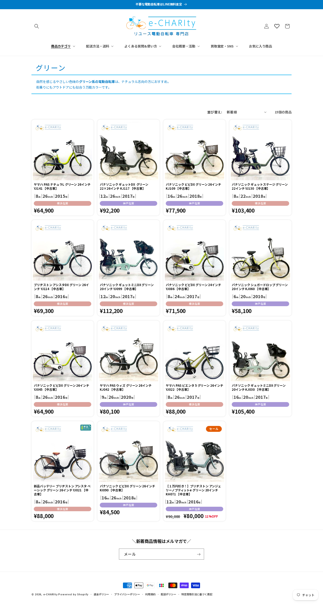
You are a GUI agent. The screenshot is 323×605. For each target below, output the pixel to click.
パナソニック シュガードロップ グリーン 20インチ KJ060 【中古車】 (260, 287)
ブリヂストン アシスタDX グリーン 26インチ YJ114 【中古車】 (61, 287)
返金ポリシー (101, 594)
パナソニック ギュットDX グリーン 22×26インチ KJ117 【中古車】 (124, 187)
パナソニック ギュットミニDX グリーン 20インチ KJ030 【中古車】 (259, 388)
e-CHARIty (50, 594)
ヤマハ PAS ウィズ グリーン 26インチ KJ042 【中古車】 (126, 388)
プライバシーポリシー (127, 594)
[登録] (198, 554)
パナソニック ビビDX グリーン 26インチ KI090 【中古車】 (127, 488)
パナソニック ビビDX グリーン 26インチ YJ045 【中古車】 (61, 388)
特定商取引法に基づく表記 (196, 594)
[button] (36, 26)
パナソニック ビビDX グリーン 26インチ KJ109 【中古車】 (193, 187)
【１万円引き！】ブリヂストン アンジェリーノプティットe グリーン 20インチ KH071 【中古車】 (193, 490)
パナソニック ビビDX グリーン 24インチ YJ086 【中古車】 (193, 287)
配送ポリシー (168, 594)
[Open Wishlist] (277, 26)
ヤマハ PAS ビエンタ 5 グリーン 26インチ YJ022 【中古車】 (194, 388)
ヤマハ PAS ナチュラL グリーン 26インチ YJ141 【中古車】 (62, 187)
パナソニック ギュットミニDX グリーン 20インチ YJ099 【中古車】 (127, 287)
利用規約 (150, 594)
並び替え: (214, 112)
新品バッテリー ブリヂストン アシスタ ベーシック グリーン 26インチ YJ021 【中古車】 (62, 490)
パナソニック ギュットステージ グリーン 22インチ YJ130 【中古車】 (260, 187)
